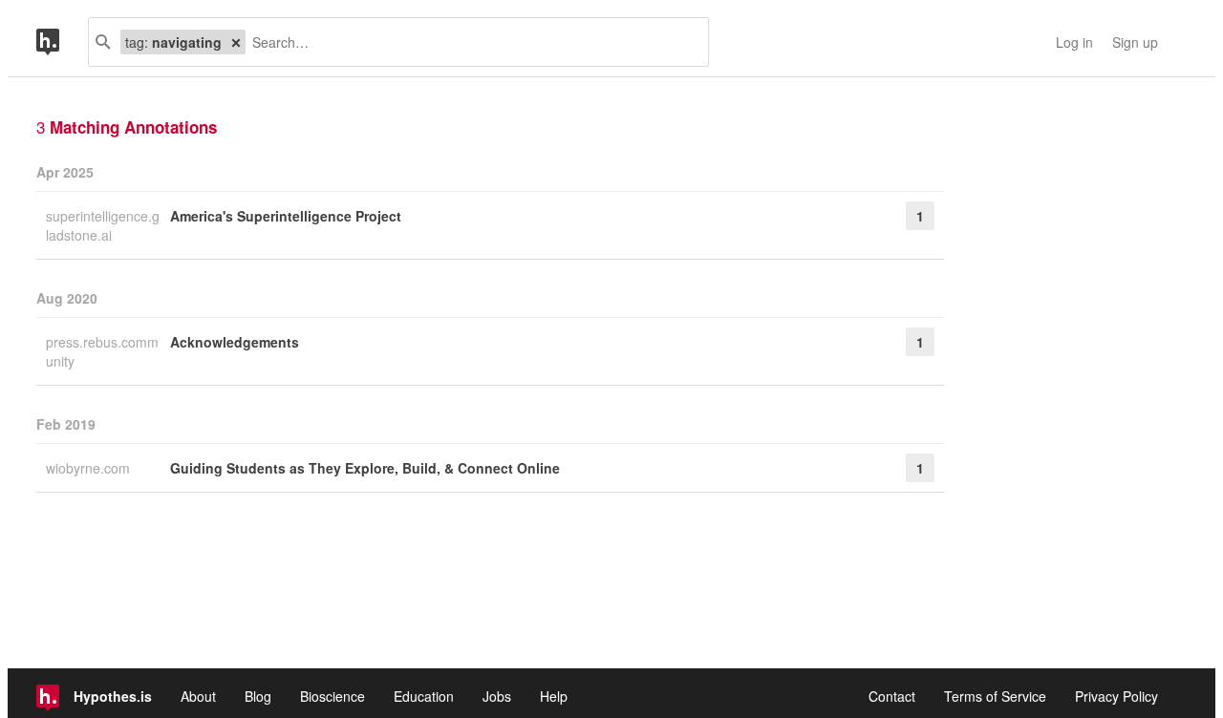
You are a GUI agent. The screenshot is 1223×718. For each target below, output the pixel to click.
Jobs (497, 696)
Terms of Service (995, 696)
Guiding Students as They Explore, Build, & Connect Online (365, 467)
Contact (892, 696)
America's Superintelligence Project (285, 215)
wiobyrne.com (90, 467)
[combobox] (470, 42)
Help (554, 696)
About (198, 696)
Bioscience (332, 696)
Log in (1074, 42)
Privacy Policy (1116, 696)
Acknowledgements (234, 341)
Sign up (1135, 42)
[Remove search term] (236, 42)
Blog (258, 696)
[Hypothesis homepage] (62, 42)
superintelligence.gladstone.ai (103, 225)
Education (424, 696)
